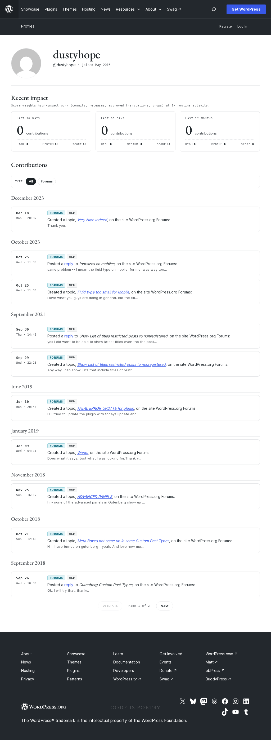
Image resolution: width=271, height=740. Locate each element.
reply (68, 263)
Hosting (28, 670)
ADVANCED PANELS (94, 496)
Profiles (27, 26)
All (31, 181)
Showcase (76, 654)
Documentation (126, 662)
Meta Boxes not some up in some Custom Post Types (123, 540)
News (26, 662)
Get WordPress (246, 9)
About (26, 654)
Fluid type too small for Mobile (103, 292)
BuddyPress (218, 679)
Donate (168, 670)
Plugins (73, 670)
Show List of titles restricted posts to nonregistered (121, 364)
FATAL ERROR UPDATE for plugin (105, 408)
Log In (242, 26)
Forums (47, 181)
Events (165, 662)
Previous (110, 606)
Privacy (27, 679)
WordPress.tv (127, 679)
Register (226, 26)
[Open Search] (213, 9)
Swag (167, 679)
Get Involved (171, 654)
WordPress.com (222, 654)
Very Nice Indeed (92, 219)
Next (165, 606)
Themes (74, 662)
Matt (212, 662)
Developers (123, 670)
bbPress (215, 670)
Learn (118, 654)
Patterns (74, 679)
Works (82, 452)
